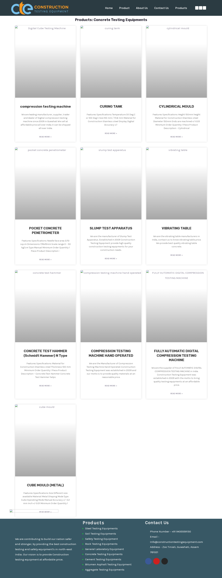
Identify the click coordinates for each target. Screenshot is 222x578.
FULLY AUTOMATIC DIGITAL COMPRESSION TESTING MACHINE (176, 355)
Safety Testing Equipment (101, 538)
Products (181, 8)
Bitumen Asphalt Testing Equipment (108, 564)
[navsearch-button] (215, 8)
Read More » (45, 137)
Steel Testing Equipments (101, 528)
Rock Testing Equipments (101, 543)
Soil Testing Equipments (100, 533)
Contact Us (161, 8)
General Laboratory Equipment (104, 549)
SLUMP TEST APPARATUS (111, 228)
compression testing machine (45, 106)
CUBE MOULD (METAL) (45, 485)
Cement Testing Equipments (103, 559)
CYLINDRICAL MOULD (176, 106)
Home (109, 8)
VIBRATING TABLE (176, 228)
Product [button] (124, 8)
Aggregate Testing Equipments (104, 569)
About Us (142, 8)
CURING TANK (111, 106)
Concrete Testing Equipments (104, 554)
